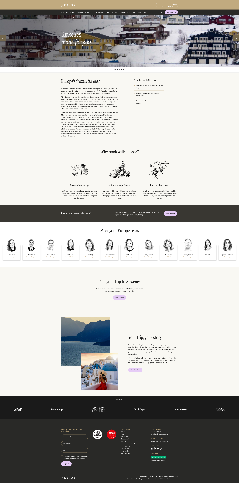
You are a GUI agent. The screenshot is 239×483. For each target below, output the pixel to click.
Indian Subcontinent (128, 444)
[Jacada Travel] (68, 6)
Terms (152, 476)
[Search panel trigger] (162, 12)
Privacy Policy (143, 476)
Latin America (126, 446)
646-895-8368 (172, 6)
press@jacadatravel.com (159, 441)
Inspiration (111, 12)
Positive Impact (127, 12)
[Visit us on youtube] (155, 448)
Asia (122, 434)
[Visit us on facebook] (152, 449)
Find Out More (135, 370)
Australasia (125, 436)
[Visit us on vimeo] (157, 449)
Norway (75, 18)
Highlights (119, 69)
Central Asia (125, 439)
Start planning (170, 213)
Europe (69, 18)
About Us (142, 12)
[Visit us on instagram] (160, 449)
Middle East (125, 448)
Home (63, 18)
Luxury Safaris (84, 12)
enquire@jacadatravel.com (160, 434)
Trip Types (98, 12)
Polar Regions (125, 451)
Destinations (67, 12)
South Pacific (125, 453)
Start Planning (171, 12)
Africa (123, 431)
